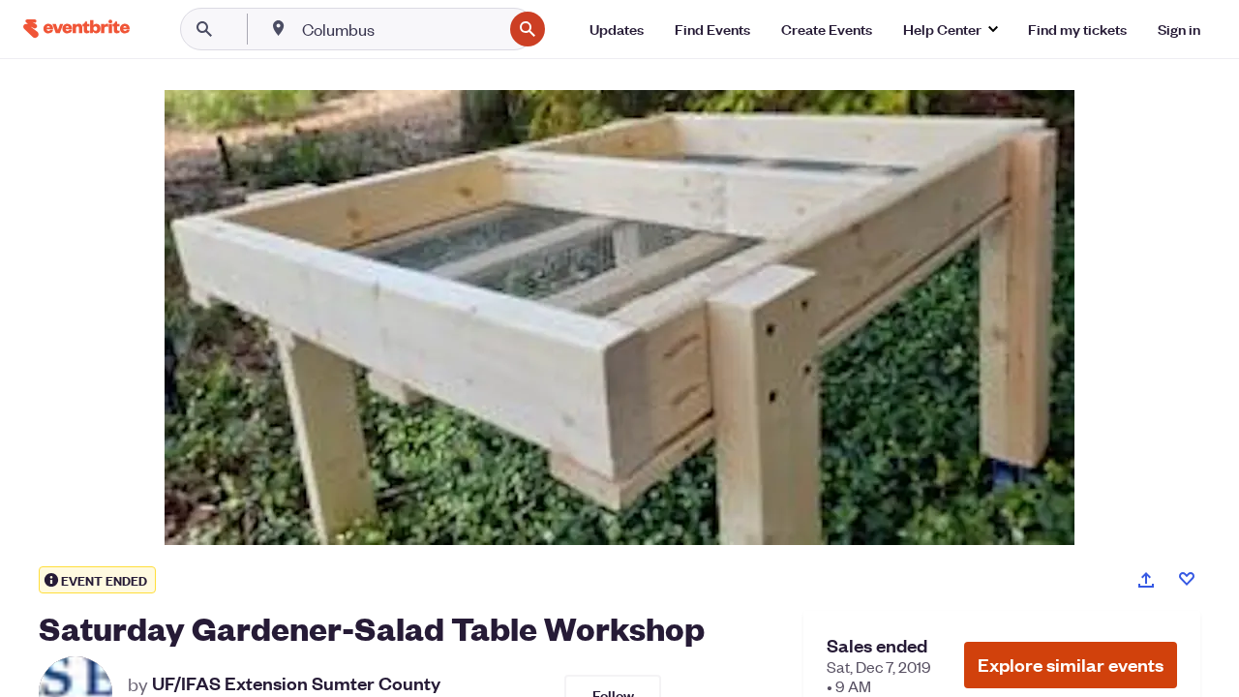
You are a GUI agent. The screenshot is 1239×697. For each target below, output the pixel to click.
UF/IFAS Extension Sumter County (296, 683)
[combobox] (400, 29)
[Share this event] (1146, 580)
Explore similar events (1070, 664)
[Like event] (1186, 578)
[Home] (76, 29)
